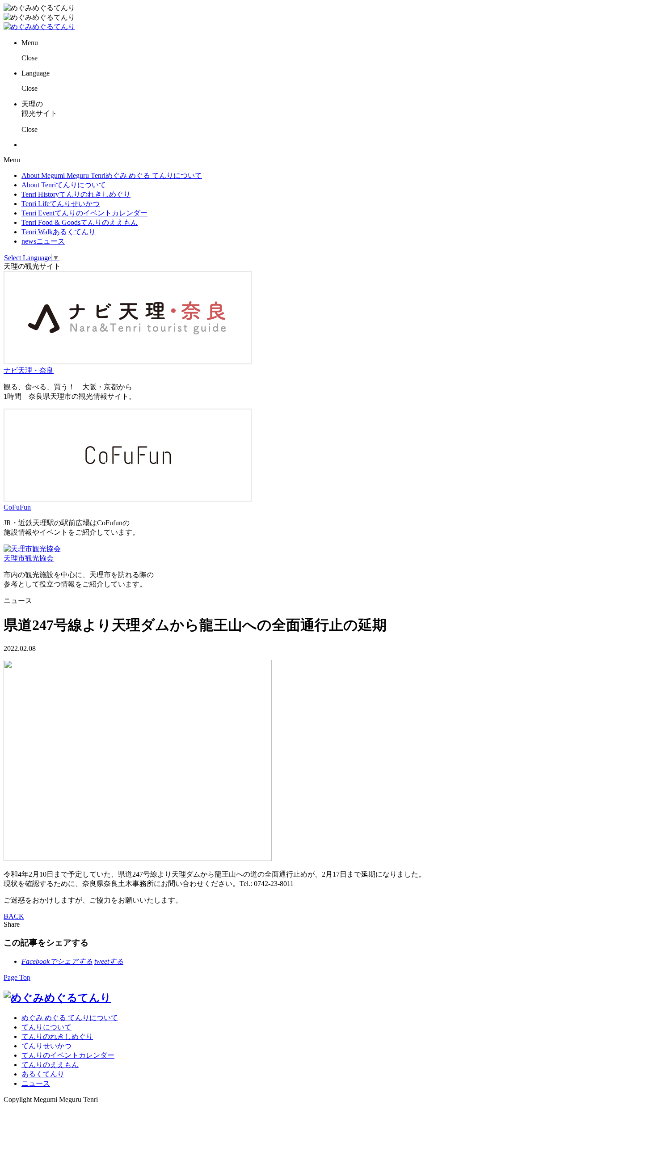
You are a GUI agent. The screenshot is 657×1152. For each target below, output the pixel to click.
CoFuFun (17, 507)
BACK (14, 916)
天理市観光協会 (29, 558)
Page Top (17, 977)
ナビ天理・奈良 (29, 370)
